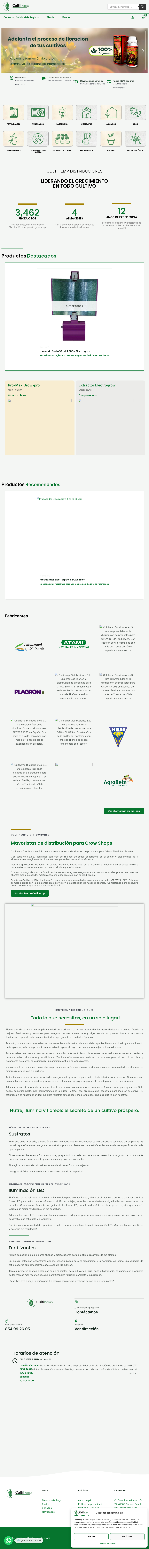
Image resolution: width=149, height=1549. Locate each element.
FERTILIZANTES (13, 124)
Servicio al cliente (13, 1324)
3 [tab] (71, 366)
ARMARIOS (111, 124)
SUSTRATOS (86, 124)
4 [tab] (74, 366)
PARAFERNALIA (86, 150)
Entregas (47, 1507)
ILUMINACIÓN (62, 124)
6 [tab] (80, 366)
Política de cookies (108, 1543)
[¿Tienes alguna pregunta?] (76, 1302)
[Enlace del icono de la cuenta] (132, 17)
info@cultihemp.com (125, 1507)
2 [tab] (68, 366)
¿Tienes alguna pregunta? (86, 1307)
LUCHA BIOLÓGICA (135, 150)
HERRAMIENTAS (14, 150)
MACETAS (111, 150)
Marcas (66, 17)
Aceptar (91, 1536)
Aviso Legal (84, 1500)
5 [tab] (77, 366)
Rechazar (127, 1536)
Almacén (78, 1324)
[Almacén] (76, 1321)
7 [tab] (83, 366)
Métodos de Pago (52, 1500)
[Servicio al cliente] (6, 1321)
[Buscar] (142, 7)
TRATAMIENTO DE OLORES (38, 151)
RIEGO (135, 124)
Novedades (48, 1511)
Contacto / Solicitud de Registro (21, 17)
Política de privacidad (90, 1504)
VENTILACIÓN (38, 124)
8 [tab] (84, 594)
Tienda (50, 17)
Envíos (45, 1504)
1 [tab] (65, 366)
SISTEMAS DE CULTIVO (62, 150)
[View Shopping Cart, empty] (143, 17)
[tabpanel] (74, 314)
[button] (74, 50)
